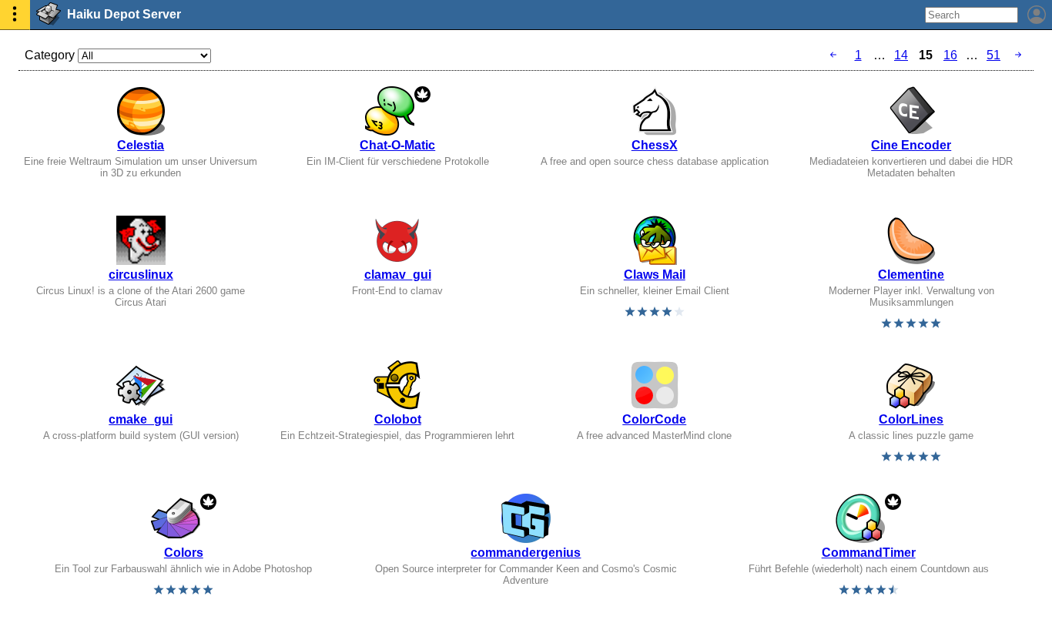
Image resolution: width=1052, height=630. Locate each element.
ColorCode (654, 419)
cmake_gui (141, 419)
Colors (183, 552)
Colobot (397, 419)
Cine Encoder (911, 145)
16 (950, 55)
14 (901, 55)
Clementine (911, 274)
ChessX (655, 145)
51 (993, 55)
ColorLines (911, 419)
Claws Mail (654, 274)
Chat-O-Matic (397, 145)
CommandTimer (869, 552)
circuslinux (141, 274)
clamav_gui (397, 274)
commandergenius (526, 552)
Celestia (140, 145)
